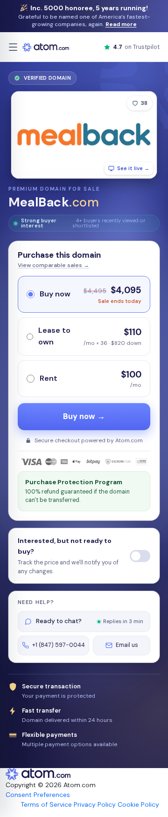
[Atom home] (45, 47)
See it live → (133, 168)
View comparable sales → (53, 265)
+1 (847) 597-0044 (58, 645)
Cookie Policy (138, 804)
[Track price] (140, 556)
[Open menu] (13, 47)
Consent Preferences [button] (38, 794)
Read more (121, 24)
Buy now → (84, 416)
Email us (127, 645)
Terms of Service (46, 804)
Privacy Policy (95, 804)
